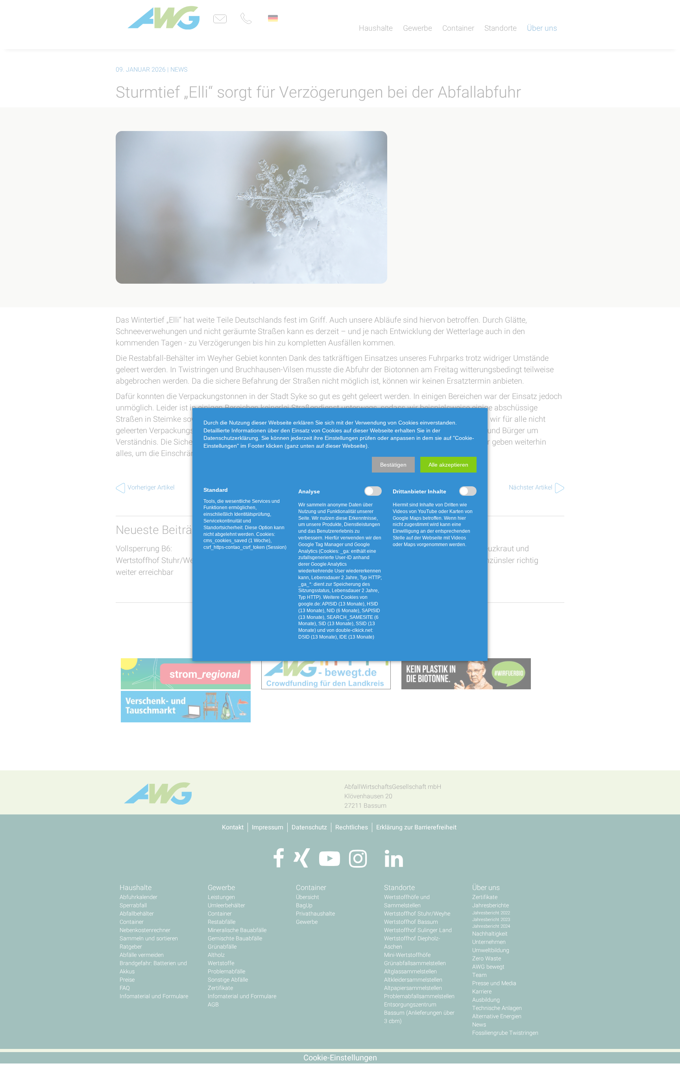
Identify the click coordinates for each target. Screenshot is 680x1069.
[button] (393, 465)
